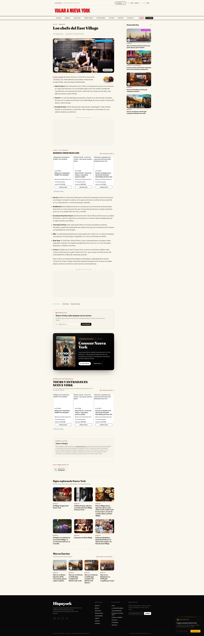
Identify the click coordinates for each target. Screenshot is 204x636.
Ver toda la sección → (105, 556)
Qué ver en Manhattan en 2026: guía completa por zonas (107, 578)
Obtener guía (196, 631)
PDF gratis (85, 363)
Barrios (67, 18)
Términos (114, 625)
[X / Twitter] (67, 618)
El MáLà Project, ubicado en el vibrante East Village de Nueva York (83, 508)
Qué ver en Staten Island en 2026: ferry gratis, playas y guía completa (60, 578)
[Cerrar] (200, 619)
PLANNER (150, 18)
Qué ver (58, 18)
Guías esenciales (117, 610)
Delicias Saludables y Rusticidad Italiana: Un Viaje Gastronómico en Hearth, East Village (103, 540)
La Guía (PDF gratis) (117, 608)
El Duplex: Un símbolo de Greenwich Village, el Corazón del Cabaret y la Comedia (61, 540)
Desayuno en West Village (83, 538)
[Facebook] (62, 618)
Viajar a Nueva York (72, 11)
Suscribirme (86, 324)
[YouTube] (58, 618)
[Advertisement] (83, 132)
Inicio (55, 24)
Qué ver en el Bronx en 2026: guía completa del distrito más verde (75, 578)
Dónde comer (88, 18)
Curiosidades (101, 18)
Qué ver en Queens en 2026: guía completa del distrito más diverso (91, 579)
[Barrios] (55, 41)
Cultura (111, 18)
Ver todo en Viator (106, 153)
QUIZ (142, 18)
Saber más (97, 363)
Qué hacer (77, 18)
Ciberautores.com (81, 446)
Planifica (130, 18)
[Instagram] (54, 618)
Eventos (120, 18)
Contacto (114, 620)
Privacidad (115, 622)
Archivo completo (117, 617)
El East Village (58, 77)
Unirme (147, 613)
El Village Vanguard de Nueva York (61, 507)
